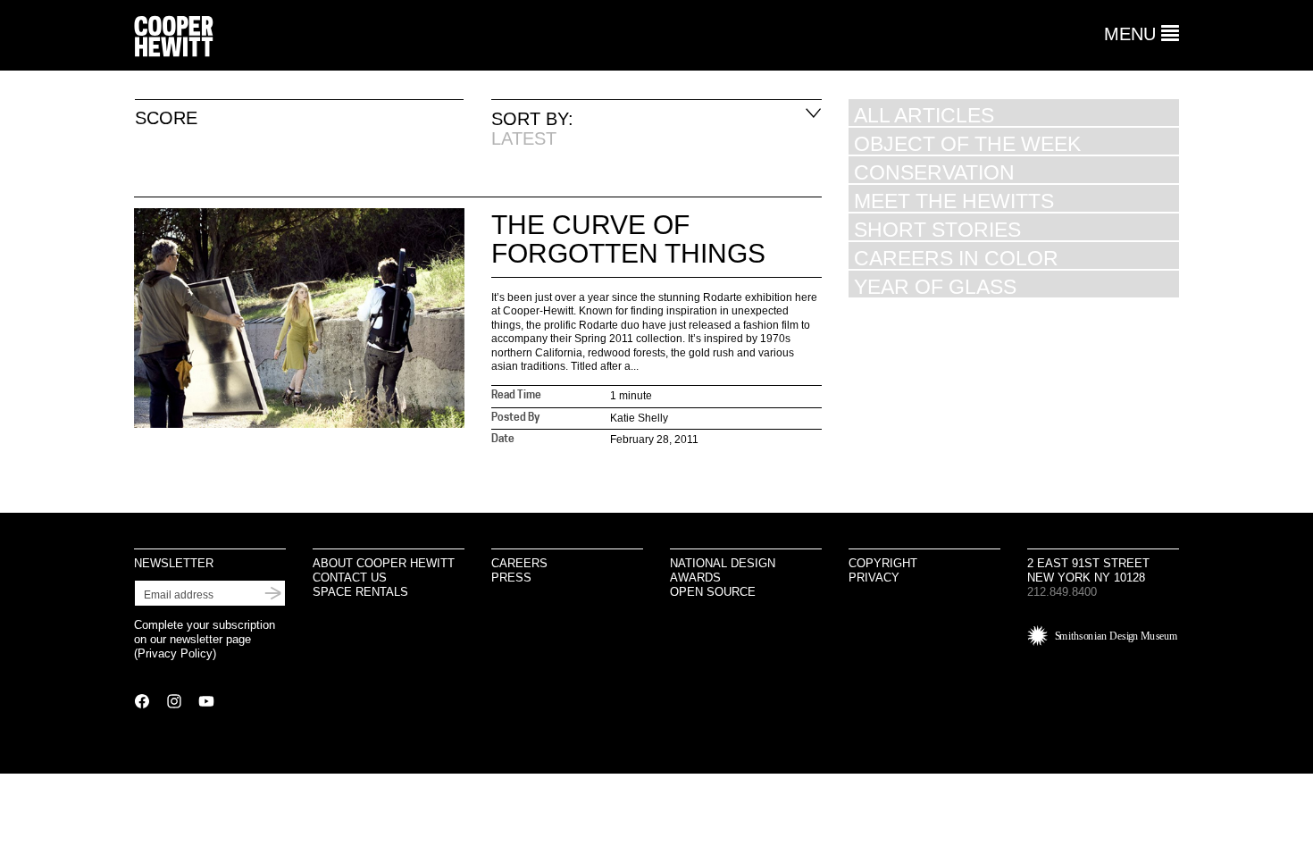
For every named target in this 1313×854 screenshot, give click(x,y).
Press (511, 577)
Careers (519, 563)
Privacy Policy (175, 653)
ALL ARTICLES (924, 115)
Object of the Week (967, 143)
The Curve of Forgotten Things (628, 239)
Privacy (874, 577)
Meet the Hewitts (954, 200)
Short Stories (937, 229)
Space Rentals (360, 592)
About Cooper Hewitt (384, 563)
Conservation (934, 172)
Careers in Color (956, 258)
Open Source (713, 592)
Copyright (883, 563)
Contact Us (350, 577)
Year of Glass (935, 286)
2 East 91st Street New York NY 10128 (1088, 570)
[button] (1141, 34)
